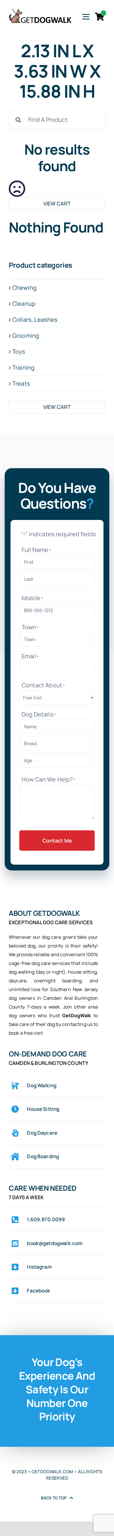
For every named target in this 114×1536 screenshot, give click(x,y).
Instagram (39, 1266)
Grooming (25, 335)
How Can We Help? (49, 779)
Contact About (43, 685)
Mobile (32, 598)
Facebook (38, 1290)
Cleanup (23, 303)
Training (23, 367)
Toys (18, 351)
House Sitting (43, 1109)
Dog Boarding (43, 1156)
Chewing (24, 288)
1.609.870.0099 (46, 1219)
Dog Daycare (42, 1132)
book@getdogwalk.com (54, 1243)
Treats (21, 383)
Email (30, 656)
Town (30, 627)
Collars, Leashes (35, 319)
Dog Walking (41, 1085)
